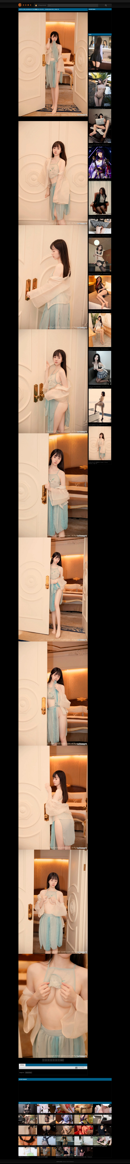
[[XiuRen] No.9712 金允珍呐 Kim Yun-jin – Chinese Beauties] (27, 1130)
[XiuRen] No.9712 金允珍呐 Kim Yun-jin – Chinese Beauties (28, 1135)
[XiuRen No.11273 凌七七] (27, 1151)
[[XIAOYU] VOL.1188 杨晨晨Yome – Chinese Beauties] (102, 1130)
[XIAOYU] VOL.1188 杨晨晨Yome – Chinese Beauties (102, 1135)
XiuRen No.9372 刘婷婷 (42, 1157)
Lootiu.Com (24, 5)
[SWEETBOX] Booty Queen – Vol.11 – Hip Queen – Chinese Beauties (65, 1113)
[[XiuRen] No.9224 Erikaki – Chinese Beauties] (65, 1151)
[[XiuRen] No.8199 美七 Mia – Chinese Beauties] (83, 1151)
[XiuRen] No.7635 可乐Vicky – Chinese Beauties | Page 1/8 (99, 349)
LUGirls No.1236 (78, 1146)
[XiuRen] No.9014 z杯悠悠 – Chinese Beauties (28, 1146)
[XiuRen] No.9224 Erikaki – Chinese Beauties (65, 1157)
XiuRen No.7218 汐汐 (79, 1113)
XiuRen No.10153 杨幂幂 (61, 1124)
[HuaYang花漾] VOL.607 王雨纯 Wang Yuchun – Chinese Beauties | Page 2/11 (98, 425)
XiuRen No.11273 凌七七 (24, 1157)
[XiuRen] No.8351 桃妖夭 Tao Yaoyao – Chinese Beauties (28, 1124)
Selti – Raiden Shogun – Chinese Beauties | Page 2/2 (99, 180)
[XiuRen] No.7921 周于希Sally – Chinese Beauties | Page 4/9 (99, 145)
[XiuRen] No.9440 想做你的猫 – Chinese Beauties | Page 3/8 (99, 387)
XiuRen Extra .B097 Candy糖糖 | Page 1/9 (97, 71)
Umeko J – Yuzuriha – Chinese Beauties (83, 1124)
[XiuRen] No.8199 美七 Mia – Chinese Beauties (84, 1157)
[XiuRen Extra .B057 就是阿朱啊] (102, 1140)
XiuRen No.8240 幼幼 (23, 1113)
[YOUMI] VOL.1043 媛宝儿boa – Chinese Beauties (46, 1124)
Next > (62, 1060)
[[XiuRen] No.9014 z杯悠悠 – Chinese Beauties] (27, 1140)
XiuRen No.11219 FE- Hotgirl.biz (63, 1146)
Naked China (28, 1072)
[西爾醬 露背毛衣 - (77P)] (46, 1108)
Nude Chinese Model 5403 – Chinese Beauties (102, 1113)
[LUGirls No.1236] (83, 1140)
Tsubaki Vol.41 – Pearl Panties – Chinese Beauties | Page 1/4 (99, 236)
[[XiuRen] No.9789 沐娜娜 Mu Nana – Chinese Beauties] (83, 1130)
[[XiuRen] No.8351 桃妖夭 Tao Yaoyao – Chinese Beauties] (27, 1119)
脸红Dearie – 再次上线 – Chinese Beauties (46, 1135)
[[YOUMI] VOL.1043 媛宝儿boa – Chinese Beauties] (46, 1119)
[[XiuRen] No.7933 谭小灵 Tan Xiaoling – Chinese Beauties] (65, 1130)
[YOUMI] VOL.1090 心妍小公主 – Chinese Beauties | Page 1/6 (99, 312)
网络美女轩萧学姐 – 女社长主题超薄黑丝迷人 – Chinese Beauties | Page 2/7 (100, 217)
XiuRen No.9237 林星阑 (98, 1124)
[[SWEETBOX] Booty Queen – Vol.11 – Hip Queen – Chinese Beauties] (65, 1108)
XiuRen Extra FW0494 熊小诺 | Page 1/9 (97, 108)
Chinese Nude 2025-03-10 (43, 1146)
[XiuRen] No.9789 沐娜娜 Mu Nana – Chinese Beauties (84, 1135)
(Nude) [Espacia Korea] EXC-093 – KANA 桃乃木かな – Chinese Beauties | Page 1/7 (100, 274)
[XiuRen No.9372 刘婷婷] (46, 1151)
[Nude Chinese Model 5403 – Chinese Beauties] (102, 1108)
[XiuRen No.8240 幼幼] (27, 1108)
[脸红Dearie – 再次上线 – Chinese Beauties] (46, 1130)
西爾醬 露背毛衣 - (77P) (42, 1113)
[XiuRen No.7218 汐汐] (83, 1108)
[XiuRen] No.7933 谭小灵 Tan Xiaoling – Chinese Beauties (65, 1135)
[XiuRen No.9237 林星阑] (102, 1119)
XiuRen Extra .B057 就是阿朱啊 (100, 1146)
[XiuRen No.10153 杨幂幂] (65, 1119)
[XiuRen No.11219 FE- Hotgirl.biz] (65, 1140)
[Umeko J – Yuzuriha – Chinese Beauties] (83, 1119)
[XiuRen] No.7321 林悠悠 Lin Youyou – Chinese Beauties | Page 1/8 (98, 463)
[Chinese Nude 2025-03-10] (46, 1140)
